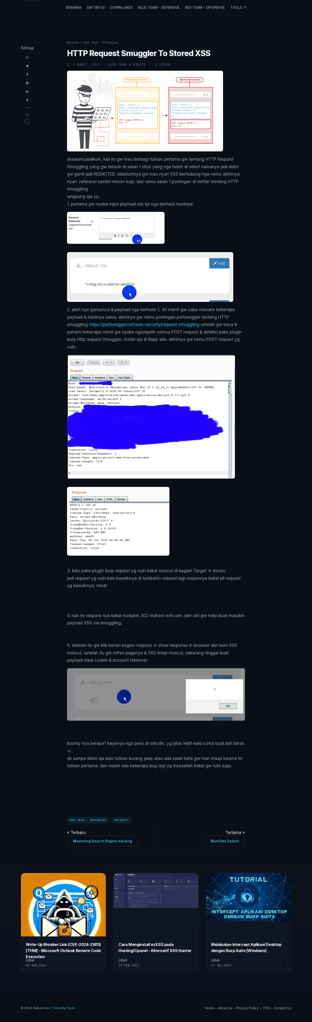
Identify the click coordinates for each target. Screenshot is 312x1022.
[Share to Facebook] (27, 74)
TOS (267, 1008)
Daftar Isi (96, 7)
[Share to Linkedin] (27, 91)
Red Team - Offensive (205, 7)
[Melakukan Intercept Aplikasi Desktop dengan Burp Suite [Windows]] (284, 964)
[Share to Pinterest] (27, 82)
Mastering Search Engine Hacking (102, 841)
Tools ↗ (238, 7)
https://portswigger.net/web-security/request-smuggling (144, 324)
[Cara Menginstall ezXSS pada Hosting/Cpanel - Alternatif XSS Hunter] (192, 964)
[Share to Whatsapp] (27, 57)
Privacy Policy (248, 1008)
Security (121, 820)
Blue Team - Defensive (159, 7)
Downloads (121, 7)
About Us (225, 1008)
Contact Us (282, 1008)
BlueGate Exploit (225, 841)
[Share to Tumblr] (27, 99)
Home (210, 1008)
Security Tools (64, 1008)
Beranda (73, 7)
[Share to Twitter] (27, 65)
